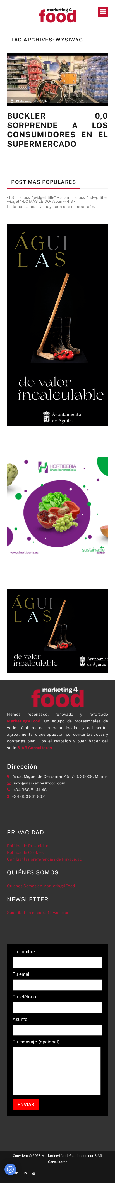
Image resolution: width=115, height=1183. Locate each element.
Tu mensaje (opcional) (36, 1042)
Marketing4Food (23, 721)
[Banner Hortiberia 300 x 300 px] (57, 507)
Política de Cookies (25, 852)
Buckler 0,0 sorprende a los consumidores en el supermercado (57, 129)
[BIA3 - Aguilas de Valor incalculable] (57, 324)
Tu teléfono (24, 997)
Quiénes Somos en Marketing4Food (41, 886)
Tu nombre (24, 952)
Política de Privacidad (27, 846)
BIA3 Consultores (34, 748)
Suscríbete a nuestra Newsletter (38, 912)
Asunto (20, 1019)
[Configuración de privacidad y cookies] (10, 1169)
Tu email (22, 974)
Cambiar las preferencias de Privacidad (44, 859)
